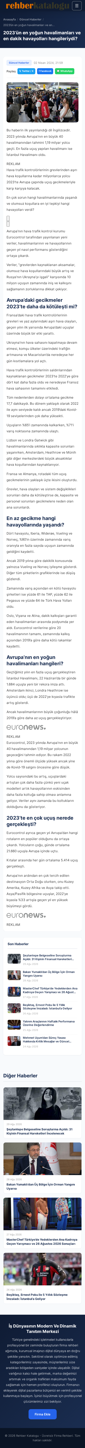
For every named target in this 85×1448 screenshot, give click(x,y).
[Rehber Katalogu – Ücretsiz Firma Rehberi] (37, 5)
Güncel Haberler (30, 19)
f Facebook (45, 71)
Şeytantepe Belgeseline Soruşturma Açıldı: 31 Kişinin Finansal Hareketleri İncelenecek (47, 959)
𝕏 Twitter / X (26, 71)
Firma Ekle (43, 1414)
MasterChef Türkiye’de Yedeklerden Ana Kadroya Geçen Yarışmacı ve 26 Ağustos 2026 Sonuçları (50, 992)
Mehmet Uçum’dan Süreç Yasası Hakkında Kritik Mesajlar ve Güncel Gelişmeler (46, 1041)
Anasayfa (9, 19)
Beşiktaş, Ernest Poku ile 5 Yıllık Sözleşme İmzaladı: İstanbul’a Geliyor (47, 1006)
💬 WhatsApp (65, 71)
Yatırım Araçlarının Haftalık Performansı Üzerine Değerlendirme (49, 1023)
